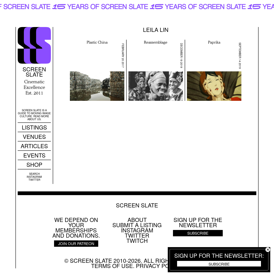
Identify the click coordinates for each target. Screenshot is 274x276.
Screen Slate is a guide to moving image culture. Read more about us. (34, 114)
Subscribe (219, 263)
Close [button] (267, 249)
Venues (34, 137)
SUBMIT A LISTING (137, 225)
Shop (34, 164)
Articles (34, 146)
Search (34, 174)
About (137, 220)
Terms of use (112, 266)
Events (34, 155)
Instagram (34, 177)
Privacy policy (158, 266)
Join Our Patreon (76, 243)
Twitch (137, 240)
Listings (34, 127)
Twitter (34, 180)
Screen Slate (137, 205)
